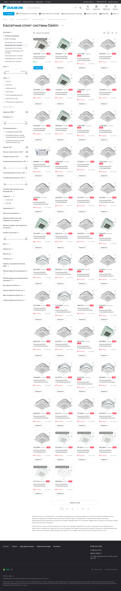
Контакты (56, 546)
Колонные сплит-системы (13, 61)
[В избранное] (49, 39)
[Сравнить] (49, 42)
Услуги (14, 546)
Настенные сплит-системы (13, 42)
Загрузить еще (75, 503)
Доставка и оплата (27, 546)
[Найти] (80, 8)
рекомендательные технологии (38, 578)
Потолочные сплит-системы (14, 56)
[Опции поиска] (75, 8)
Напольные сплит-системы (13, 58)
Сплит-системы (10, 39)
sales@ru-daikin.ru (88, 2)
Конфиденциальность (111, 569)
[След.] (88, 509)
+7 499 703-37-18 (101, 2)
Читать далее (23, 585)
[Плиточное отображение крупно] (104, 33)
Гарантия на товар (43, 546)
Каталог (6, 546)
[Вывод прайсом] (116, 33)
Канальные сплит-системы (13, 48)
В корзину (38, 68)
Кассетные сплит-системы (13, 45)
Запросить (60, 68)
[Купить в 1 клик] (49, 45)
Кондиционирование (12, 36)
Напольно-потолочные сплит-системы (14, 52)
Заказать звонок (113, 2)
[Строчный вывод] (112, 33)
